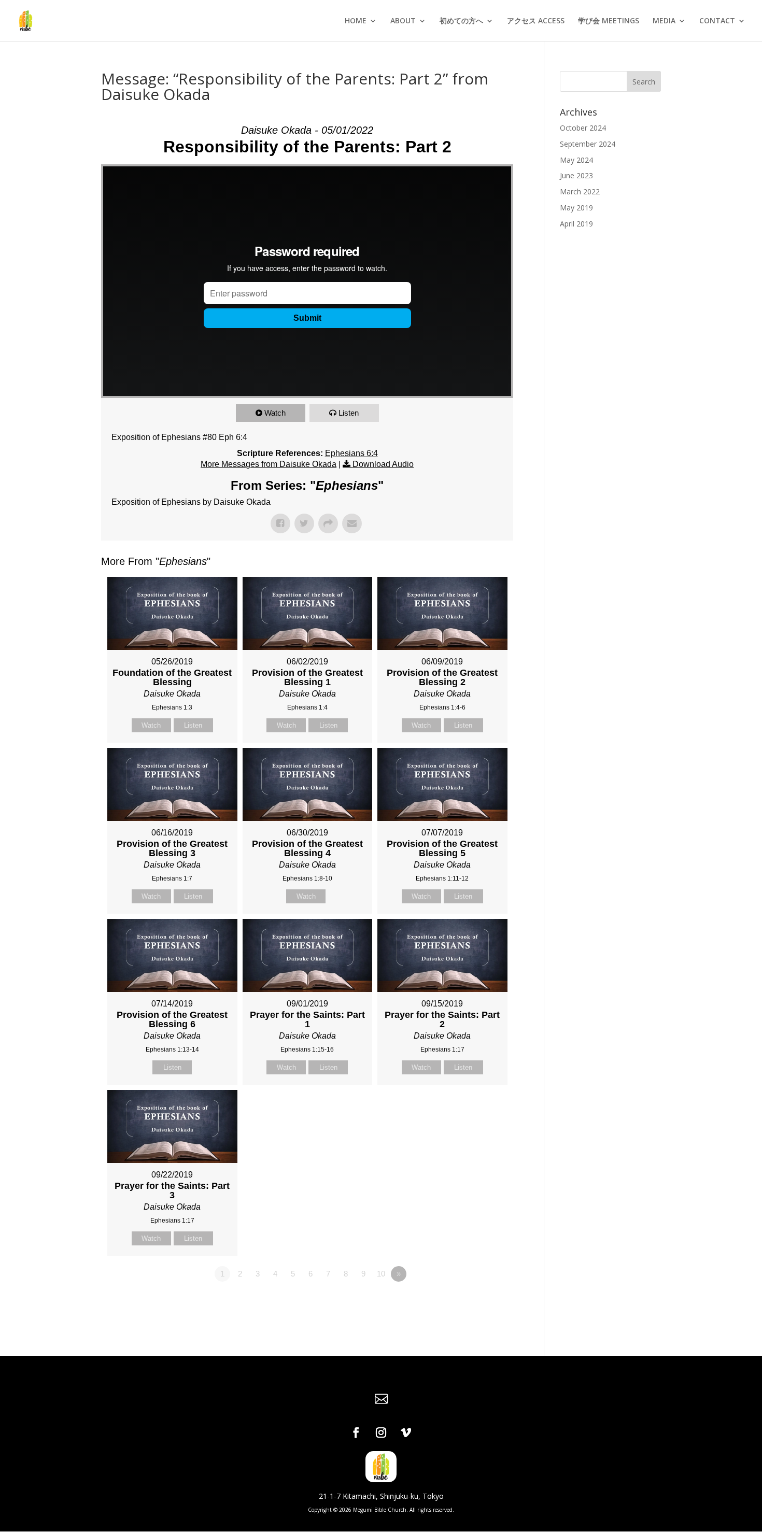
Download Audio (383, 464)
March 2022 (580, 191)
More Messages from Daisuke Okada (268, 464)
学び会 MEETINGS (608, 21)
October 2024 (583, 128)
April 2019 (576, 224)
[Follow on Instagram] (381, 1432)
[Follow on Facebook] (356, 1432)
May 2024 (576, 160)
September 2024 (587, 144)
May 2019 (576, 207)
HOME (355, 21)
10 (381, 1273)
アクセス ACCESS (536, 21)
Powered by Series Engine (474, 1302)
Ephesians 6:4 (351, 453)
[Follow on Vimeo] (406, 1432)
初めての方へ (461, 21)
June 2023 (576, 175)
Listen (348, 412)
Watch (275, 412)
